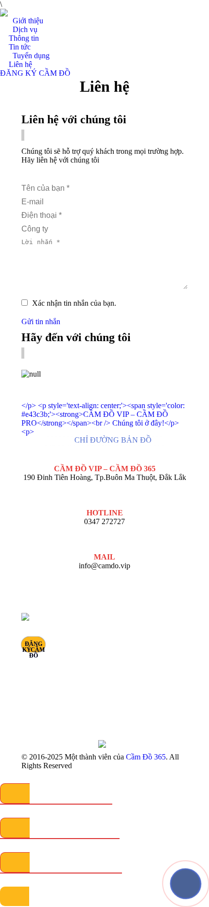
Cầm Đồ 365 (146, 757)
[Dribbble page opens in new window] (169, 684)
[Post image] (125, 621)
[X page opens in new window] (169, 669)
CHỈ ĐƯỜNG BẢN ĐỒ (113, 440)
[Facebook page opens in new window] (169, 655)
